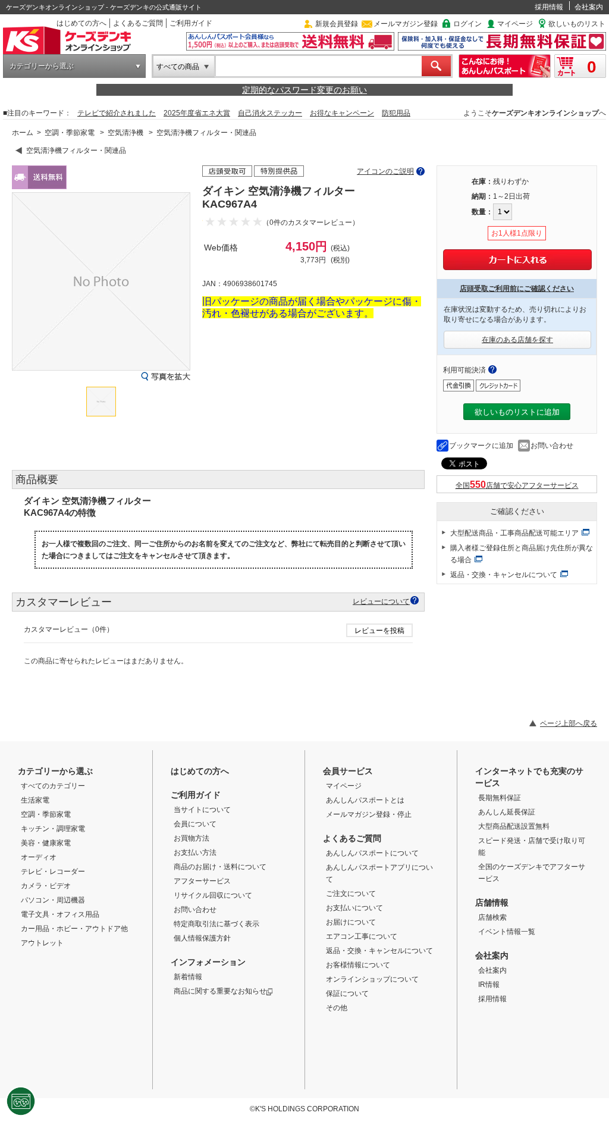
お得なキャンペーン (342, 113)
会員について (195, 824)
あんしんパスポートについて (372, 853)
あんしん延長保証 (506, 812)
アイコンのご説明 (385, 171)
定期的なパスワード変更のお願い (304, 90)
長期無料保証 (499, 798)
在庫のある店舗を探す (517, 340)
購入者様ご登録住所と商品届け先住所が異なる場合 (521, 554)
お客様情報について (358, 965)
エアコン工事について (361, 936)
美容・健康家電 (46, 843)
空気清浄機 (125, 133)
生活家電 (35, 800)
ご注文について (351, 893)
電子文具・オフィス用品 (60, 914)
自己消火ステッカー (270, 113)
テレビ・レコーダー (53, 871)
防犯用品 (396, 113)
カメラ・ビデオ (46, 886)
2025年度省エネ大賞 (197, 113)
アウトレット (42, 943)
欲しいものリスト (576, 24)
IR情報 (489, 984)
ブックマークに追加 (481, 445)
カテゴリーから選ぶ (42, 66)
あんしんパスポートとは (365, 800)
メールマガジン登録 (405, 24)
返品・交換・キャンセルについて (503, 575)
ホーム (22, 133)
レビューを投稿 (379, 630)
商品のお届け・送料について (220, 867)
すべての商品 (177, 66)
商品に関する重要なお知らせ (220, 991)
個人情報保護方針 (202, 938)
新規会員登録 (336, 24)
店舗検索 (492, 917)
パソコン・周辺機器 (53, 900)
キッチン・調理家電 (53, 829)
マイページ (515, 24)
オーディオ (38, 857)
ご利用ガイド (190, 23)
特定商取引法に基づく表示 (216, 924)
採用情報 (549, 7)
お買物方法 (191, 838)
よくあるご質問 (138, 23)
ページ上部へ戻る (568, 723)
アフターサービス (202, 881)
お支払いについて (354, 908)
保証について (347, 993)
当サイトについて (202, 810)
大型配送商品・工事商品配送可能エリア (514, 533)
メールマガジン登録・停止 (369, 814)
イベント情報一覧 (506, 931)
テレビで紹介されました (116, 113)
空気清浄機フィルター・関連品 (206, 133)
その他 (336, 1008)
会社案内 (589, 7)
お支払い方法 (195, 852)
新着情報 (188, 977)
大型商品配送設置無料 (514, 826)
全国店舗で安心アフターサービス (517, 485)
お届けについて (351, 922)
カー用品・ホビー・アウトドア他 (74, 928)
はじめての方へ (81, 23)
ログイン (467, 24)
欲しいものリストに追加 (517, 412)
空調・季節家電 (70, 133)
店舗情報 (491, 902)
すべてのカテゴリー (53, 786)
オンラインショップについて (372, 979)
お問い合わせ (551, 445)
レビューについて (381, 601)
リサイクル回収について (213, 895)
